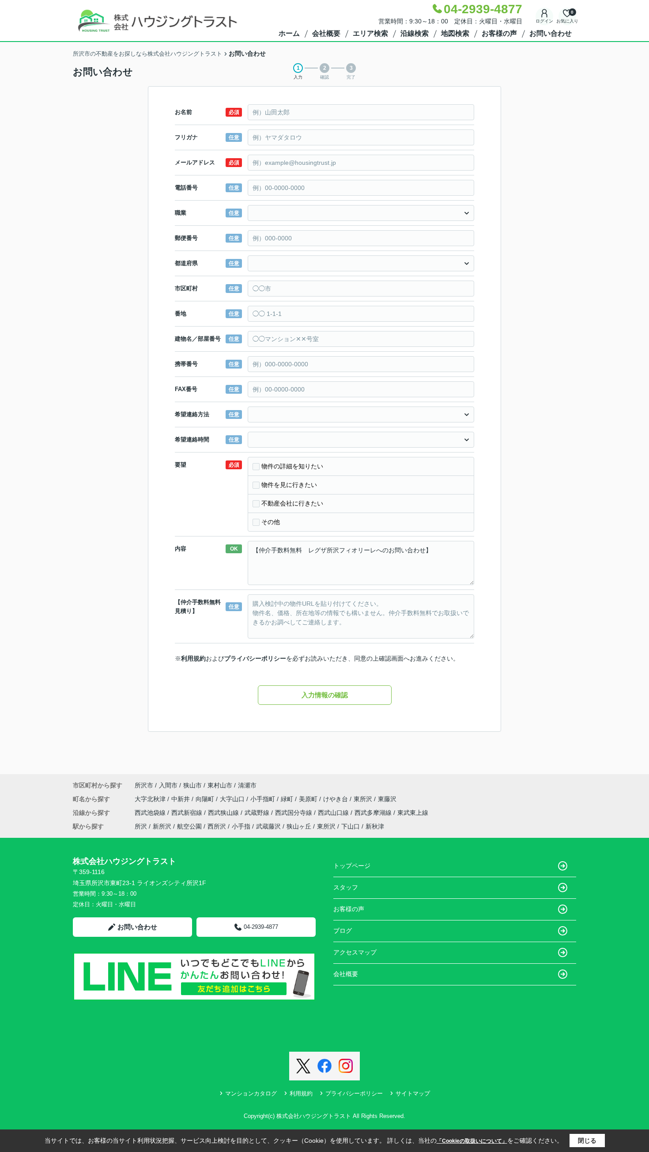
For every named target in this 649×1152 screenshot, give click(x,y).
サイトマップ (413, 1093)
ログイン (544, 21)
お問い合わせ (550, 33)
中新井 (181, 798)
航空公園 (189, 826)
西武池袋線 (151, 812)
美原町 (309, 798)
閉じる (587, 1140)
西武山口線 (334, 812)
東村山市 (220, 785)
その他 (270, 521)
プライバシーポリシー (255, 658)
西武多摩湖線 (374, 812)
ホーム (289, 33)
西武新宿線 (187, 812)
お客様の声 (499, 33)
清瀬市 (247, 785)
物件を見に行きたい (289, 484)
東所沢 (364, 798)
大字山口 (233, 798)
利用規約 (193, 658)
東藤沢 (387, 798)
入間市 (168, 785)
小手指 (241, 826)
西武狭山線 (224, 812)
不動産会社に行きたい (292, 503)
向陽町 (206, 798)
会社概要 (326, 33)
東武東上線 (412, 812)
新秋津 (375, 826)
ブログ (342, 930)
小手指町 (263, 798)
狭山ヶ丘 (299, 826)
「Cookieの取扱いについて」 (472, 1141)
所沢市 (144, 785)
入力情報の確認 (325, 695)
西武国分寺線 (294, 812)
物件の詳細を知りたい (292, 466)
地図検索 (455, 33)
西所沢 (217, 826)
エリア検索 (370, 33)
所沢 (141, 826)
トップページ (351, 865)
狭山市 (192, 785)
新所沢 (162, 826)
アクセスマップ (355, 952)
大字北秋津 (151, 798)
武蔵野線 (258, 812)
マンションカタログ (251, 1093)
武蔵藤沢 (268, 826)
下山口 (350, 826)
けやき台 (336, 798)
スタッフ (345, 887)
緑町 (288, 798)
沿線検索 (414, 33)
